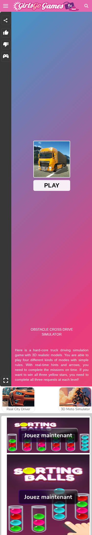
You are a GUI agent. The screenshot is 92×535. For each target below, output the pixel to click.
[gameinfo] (5, 57)
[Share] (5, 20)
